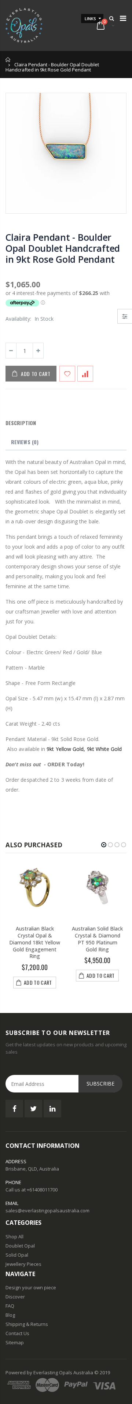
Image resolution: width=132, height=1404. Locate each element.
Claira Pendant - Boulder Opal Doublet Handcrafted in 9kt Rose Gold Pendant (63, 248)
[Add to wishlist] (67, 374)
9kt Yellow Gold (65, 748)
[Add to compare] (85, 374)
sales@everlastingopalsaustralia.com (47, 1210)
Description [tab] (21, 423)
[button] (103, 844)
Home (8, 59)
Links (90, 18)
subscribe (100, 1083)
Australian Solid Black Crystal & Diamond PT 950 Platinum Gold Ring (97, 939)
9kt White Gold (104, 748)
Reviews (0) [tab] (24, 442)
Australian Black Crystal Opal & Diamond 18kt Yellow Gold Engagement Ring (34, 942)
